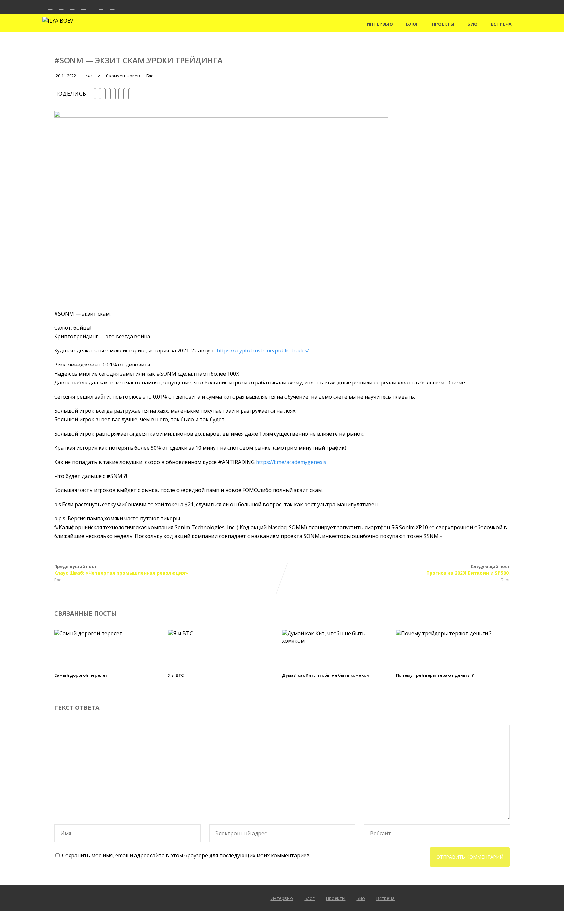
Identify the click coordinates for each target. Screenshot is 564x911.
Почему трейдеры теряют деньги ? (435, 675)
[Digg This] (119, 93)
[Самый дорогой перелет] (88, 633)
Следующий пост (468, 569)
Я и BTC (176, 675)
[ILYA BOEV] (57, 20)
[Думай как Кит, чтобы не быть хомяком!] (334, 640)
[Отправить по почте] (124, 93)
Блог (412, 24)
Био (472, 24)
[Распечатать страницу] (129, 93)
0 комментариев (123, 76)
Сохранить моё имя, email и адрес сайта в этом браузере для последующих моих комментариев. (186, 855)
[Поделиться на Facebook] (95, 93)
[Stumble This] (115, 93)
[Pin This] (105, 93)
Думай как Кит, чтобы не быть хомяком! (326, 675)
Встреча (501, 24)
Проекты (443, 24)
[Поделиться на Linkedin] (110, 93)
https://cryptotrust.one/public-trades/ (263, 350)
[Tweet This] (100, 93)
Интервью (380, 24)
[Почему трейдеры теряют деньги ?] (444, 633)
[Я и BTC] (180, 633)
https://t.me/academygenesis (291, 461)
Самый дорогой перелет (81, 675)
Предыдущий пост (121, 569)
